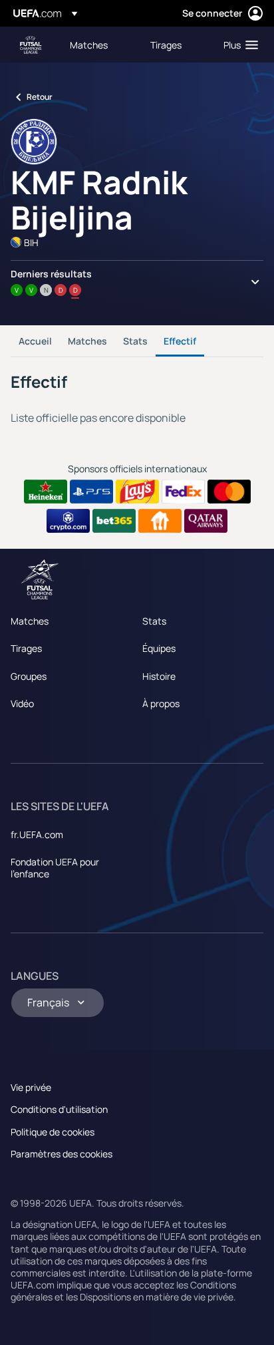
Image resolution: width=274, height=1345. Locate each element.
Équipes (159, 648)
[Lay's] (137, 492)
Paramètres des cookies (61, 1153)
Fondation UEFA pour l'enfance (55, 867)
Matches (87, 341)
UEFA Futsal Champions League (31, 45)
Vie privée (31, 1087)
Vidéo (22, 703)
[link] (88, 45)
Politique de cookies (52, 1131)
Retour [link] (40, 96)
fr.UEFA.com (37, 834)
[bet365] (114, 521)
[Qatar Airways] (205, 521)
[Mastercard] (229, 492)
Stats (135, 341)
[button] (238, 45)
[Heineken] (45, 492)
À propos (161, 703)
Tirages (26, 648)
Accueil (35, 341)
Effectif (180, 341)
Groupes (29, 676)
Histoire (159, 676)
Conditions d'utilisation (59, 1109)
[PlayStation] (91, 492)
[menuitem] (98, 45)
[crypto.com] (68, 521)
